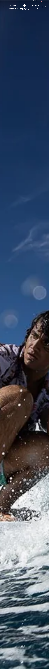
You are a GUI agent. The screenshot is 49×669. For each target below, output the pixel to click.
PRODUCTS (13, 5)
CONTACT (36, 8)
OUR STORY (35, 5)
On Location (13, 8)
